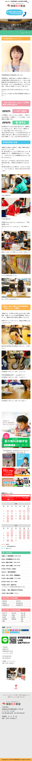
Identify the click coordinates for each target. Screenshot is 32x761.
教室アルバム (11, 697)
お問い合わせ (20, 697)
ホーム (22, 32)
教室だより (26, 695)
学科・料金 (18, 695)
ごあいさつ (11, 695)
